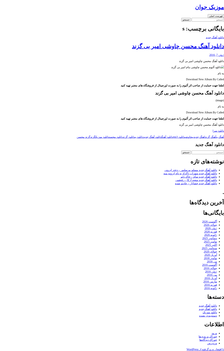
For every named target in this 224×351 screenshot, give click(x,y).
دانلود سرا (218, 130)
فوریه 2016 (210, 284)
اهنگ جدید (199, 136)
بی (193, 136)
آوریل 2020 (210, 254)
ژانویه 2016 (210, 288)
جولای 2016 (210, 268)
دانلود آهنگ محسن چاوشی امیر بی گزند (178, 46)
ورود (214, 333)
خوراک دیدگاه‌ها (208, 339)
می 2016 (212, 274)
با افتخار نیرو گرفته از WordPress (205, 349)
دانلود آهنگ (167, 136)
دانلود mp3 (179, 136)
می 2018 (212, 261)
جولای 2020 (210, 251)
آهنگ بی (220, 136)
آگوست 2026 (209, 221)
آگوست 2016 (209, 264)
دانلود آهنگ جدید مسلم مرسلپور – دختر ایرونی (190, 170)
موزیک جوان (209, 7)
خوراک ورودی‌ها (208, 336)
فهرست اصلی (216, 16)
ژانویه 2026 (210, 234)
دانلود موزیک (102, 136)
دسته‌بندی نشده (208, 315)
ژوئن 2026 (211, 228)
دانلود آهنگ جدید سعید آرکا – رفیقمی (196, 180)
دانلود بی (139, 136)
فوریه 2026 (210, 231)
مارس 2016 (210, 281)
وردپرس (212, 343)
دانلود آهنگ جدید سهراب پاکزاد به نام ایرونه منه (190, 173)
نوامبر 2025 (210, 241)
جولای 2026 (210, 224)
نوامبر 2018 (210, 258)
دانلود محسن (116, 136)
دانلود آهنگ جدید (215, 37)
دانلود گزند (129, 136)
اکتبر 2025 (211, 244)
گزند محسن (83, 136)
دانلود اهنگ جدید (208, 309)
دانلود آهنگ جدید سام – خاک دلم (199, 176)
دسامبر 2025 (209, 238)
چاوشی (188, 136)
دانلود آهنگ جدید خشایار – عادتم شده (196, 183)
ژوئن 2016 (211, 271)
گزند (93, 136)
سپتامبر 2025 (209, 248)
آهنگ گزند (210, 136)
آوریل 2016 (210, 278)
